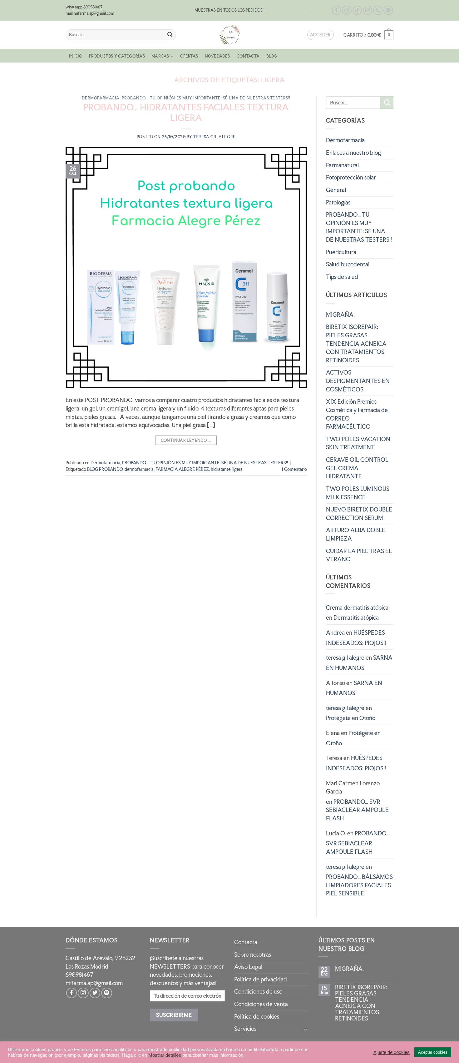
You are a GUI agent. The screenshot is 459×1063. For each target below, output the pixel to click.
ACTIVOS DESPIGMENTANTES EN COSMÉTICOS (358, 380)
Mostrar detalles (164, 1055)
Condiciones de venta (261, 1004)
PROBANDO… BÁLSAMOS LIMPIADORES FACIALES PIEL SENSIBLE (359, 885)
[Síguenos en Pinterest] (388, 10)
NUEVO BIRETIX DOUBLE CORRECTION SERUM (359, 513)
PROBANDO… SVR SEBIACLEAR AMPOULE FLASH (357, 810)
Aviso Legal (248, 967)
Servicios (245, 1028)
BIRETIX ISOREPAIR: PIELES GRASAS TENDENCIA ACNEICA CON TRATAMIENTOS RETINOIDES (356, 344)
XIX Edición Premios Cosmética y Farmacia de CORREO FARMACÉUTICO (357, 414)
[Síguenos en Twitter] (95, 993)
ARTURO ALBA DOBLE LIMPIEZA (355, 534)
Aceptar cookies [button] (432, 1052)
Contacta (319, 10)
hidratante (220, 469)
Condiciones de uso (258, 991)
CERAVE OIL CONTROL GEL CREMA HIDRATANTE (357, 468)
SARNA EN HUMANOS (359, 662)
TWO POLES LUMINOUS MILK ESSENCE (357, 493)
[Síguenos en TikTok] (357, 10)
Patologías (338, 202)
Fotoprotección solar (351, 177)
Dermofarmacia (101, 98)
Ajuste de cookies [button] (391, 1052)
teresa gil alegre (214, 136)
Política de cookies (256, 1016)
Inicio (75, 56)
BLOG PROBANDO (105, 469)
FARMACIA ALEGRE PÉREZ (182, 469)
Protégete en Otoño (350, 718)
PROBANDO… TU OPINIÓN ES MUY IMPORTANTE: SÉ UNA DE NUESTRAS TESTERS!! (359, 227)
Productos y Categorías (117, 56)
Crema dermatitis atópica (357, 607)
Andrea (335, 632)
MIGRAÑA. (340, 314)
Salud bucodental (347, 264)
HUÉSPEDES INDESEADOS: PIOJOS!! (356, 637)
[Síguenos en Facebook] (336, 10)
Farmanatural (342, 165)
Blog (298, 10)
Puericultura (341, 252)
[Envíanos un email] (367, 10)
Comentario (294, 469)
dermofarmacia (139, 469)
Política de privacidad (260, 979)
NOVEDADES (217, 56)
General (336, 190)
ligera (237, 469)
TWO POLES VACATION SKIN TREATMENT (358, 443)
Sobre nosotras (252, 954)
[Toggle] (305, 1029)
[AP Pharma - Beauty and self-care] (229, 35)
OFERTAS (189, 56)
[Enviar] (170, 34)
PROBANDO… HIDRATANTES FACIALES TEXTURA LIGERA (186, 112)
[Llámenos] (378, 10)
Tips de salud (342, 277)
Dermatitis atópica (356, 617)
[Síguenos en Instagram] (347, 10)
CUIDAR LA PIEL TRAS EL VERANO (359, 555)
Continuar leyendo (186, 440)
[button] (368, 35)
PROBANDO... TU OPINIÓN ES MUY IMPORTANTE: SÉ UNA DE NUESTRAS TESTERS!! (206, 98)
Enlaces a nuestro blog (353, 152)
